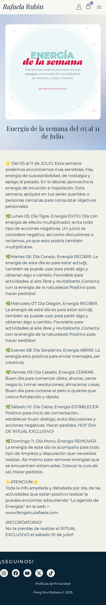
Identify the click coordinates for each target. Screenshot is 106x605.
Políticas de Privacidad (53, 584)
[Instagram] (4, 573)
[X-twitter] (39, 573)
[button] (99, 7)
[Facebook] (16, 573)
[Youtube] (27, 573)
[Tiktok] (51, 573)
